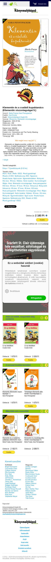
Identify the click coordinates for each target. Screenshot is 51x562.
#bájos (5, 183)
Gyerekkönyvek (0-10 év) (18, 168)
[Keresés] (15, 4)
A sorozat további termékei (18, 365)
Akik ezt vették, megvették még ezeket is (20, 318)
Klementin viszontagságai (27, 119)
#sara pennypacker (39, 183)
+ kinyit (5, 160)
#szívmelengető (40, 181)
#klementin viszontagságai (22, 183)
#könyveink (43, 186)
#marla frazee (7, 178)
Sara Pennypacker (25, 113)
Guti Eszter (13, 115)
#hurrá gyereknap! (29, 173)
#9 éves (13, 181)
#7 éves (20, 186)
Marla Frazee (13, 113)
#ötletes (19, 181)
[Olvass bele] (44, 82)
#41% (5, 173)
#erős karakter (28, 181)
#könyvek (40, 178)
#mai (10, 183)
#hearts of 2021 (8, 176)
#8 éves (13, 186)
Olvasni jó (12, 119)
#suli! (10, 173)
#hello (15, 173)
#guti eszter (17, 178)
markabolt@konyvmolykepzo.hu (14, 514)
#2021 (20, 173)
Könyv (5, 168)
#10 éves (6, 186)
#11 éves (6, 181)
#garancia (33, 176)
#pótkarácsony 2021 (22, 176)
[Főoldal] (11, 4)
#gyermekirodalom (29, 178)
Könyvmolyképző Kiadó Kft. (18, 117)
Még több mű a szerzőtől (17, 411)
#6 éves (26, 186)
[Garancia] (25, 96)
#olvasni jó (34, 186)
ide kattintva (10, 283)
